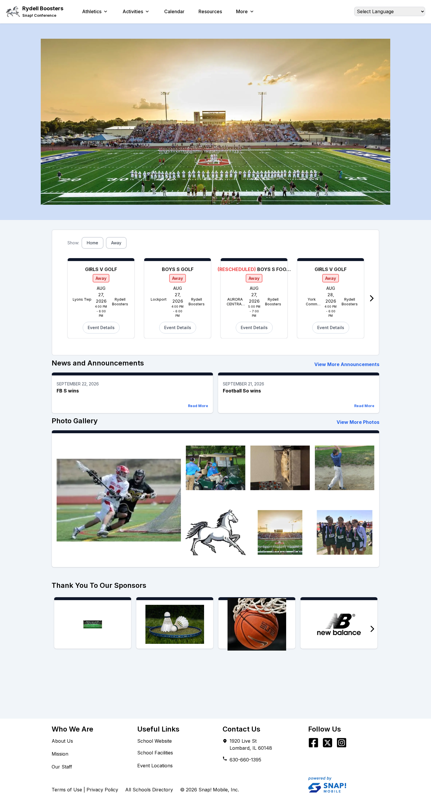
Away (116, 242)
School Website (154, 741)
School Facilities (155, 753)
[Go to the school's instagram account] (341, 742)
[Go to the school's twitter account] (327, 742)
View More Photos (358, 422)
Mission (60, 754)
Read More (198, 406)
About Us (62, 741)
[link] (42, 15)
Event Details (101, 327)
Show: (73, 242)
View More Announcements (346, 364)
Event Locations (155, 765)
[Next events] (372, 298)
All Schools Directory (149, 790)
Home (92, 242)
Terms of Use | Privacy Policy (85, 790)
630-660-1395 (245, 760)
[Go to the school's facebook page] (313, 742)
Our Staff (62, 767)
